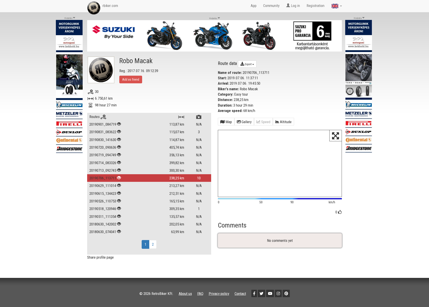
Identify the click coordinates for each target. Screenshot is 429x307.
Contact (240, 293)
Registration (315, 5)
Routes (95, 116)
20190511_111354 (102, 216)
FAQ (200, 293)
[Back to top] (416, 294)
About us (185, 293)
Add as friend (130, 79)
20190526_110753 (102, 201)
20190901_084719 (102, 124)
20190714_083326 (102, 163)
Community (271, 5)
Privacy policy (219, 293)
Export (248, 64)
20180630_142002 (102, 224)
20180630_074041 (102, 232)
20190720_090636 (102, 147)
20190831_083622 (102, 132)
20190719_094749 (102, 155)
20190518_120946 (102, 208)
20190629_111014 (102, 185)
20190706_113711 (102, 178)
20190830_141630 (102, 139)
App (254, 5)
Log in (295, 5)
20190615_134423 (102, 193)
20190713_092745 (102, 170)
